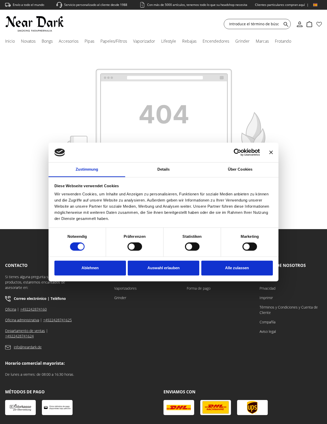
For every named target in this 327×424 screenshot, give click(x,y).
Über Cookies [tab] (240, 169)
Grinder (120, 297)
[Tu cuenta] (299, 24)
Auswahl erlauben (163, 268)
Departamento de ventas (25, 330)
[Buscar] (285, 24)
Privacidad (267, 288)
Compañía (267, 322)
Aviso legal (268, 331)
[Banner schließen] (271, 152)
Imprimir (266, 297)
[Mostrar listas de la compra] (319, 24)
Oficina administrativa (22, 319)
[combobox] (254, 24)
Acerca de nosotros (283, 265)
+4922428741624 (19, 336)
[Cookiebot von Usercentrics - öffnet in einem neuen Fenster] (237, 152)
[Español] (315, 5)
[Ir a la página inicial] (34, 24)
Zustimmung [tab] (87, 169)
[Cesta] (309, 24)
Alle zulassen (237, 268)
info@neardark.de (28, 347)
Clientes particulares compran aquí (280, 5)
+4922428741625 (57, 319)
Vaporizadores (125, 288)
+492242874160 (33, 309)
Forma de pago (199, 288)
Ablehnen (90, 268)
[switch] (134, 247)
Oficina (10, 309)
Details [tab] (163, 169)
